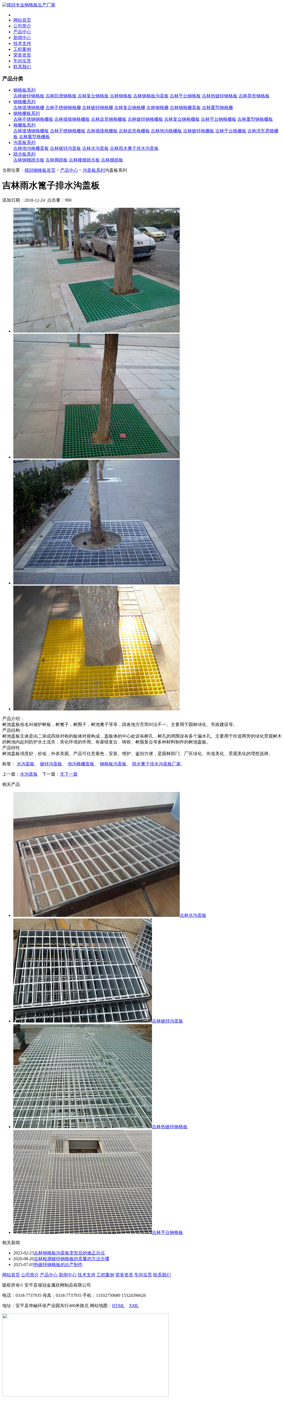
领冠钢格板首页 (39, 170)
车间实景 (22, 61)
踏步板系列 (24, 154)
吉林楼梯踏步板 (84, 160)
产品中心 (22, 31)
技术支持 (22, 43)
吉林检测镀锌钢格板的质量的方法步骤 (71, 1258)
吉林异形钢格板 (254, 95)
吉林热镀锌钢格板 (219, 95)
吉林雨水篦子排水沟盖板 (134, 148)
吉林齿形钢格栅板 (108, 119)
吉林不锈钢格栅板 (67, 130)
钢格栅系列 (24, 101)
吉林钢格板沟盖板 (151, 95)
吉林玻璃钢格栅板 (31, 130)
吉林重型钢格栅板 (255, 119)
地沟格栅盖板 (81, 763)
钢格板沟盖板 (113, 763)
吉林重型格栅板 (34, 136)
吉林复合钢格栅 (129, 107)
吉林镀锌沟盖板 (65, 148)
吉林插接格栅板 (102, 130)
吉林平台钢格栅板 (218, 119)
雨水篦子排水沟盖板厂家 (156, 763)
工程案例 (22, 49)
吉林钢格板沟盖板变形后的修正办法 (69, 1253)
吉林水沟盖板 (95, 148)
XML (134, 1305)
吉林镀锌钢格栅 (97, 107)
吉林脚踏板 (56, 160)
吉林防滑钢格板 (61, 95)
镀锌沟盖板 (51, 763)
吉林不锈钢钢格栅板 (33, 119)
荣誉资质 (22, 55)
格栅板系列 (24, 125)
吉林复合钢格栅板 (182, 119)
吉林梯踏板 (112, 160)
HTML (118, 1305)
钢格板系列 (24, 90)
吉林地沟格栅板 (166, 130)
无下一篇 (69, 774)
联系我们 (22, 66)
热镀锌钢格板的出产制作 (58, 1264)
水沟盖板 (25, 763)
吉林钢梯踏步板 (28, 160)
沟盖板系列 (24, 142)
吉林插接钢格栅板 (72, 119)
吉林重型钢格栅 (217, 107)
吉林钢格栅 (157, 107)
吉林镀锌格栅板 (198, 130)
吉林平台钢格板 (185, 95)
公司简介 (22, 26)
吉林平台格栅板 (230, 130)
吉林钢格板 (121, 95)
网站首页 (22, 20)
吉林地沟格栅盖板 (31, 148)
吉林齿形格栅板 (134, 130)
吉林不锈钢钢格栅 (63, 107)
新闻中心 (22, 37)
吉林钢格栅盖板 (185, 107)
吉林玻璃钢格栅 (28, 107)
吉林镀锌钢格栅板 (145, 119)
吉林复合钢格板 (93, 95)
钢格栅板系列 (26, 113)
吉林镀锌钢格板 (28, 95)
